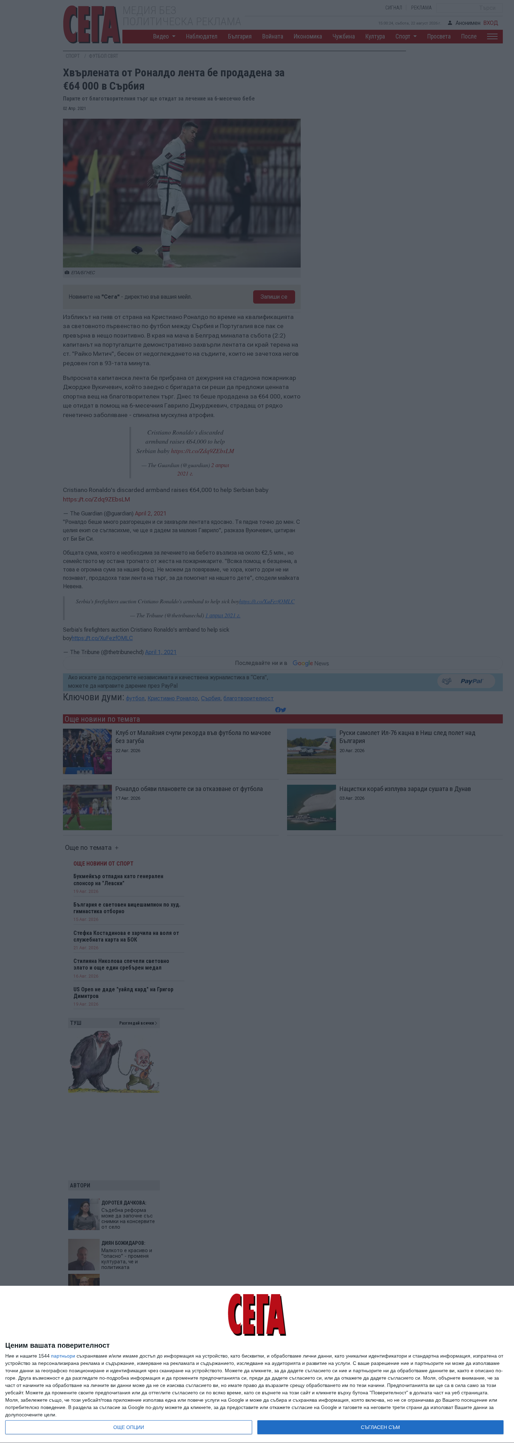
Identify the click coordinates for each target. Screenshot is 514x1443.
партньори (63, 1355)
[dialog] (257, 1364)
